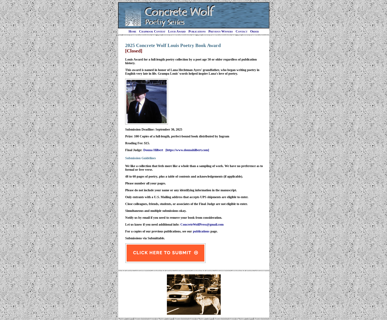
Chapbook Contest (152, 31)
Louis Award (177, 31)
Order (254, 31)
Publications (197, 31)
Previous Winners (220, 31)
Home (132, 31)
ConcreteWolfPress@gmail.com (202, 224)
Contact (241, 31)
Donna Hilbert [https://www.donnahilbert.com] (176, 150)
